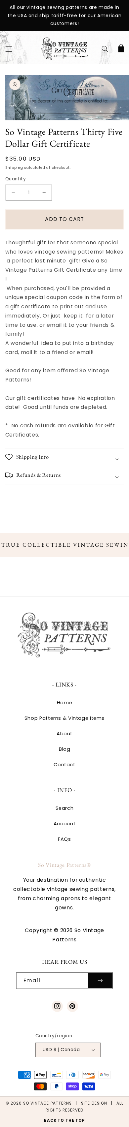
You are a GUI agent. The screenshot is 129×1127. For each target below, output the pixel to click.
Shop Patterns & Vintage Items (64, 718)
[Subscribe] (100, 980)
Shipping (14, 167)
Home (64, 702)
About (64, 733)
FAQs (64, 839)
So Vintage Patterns (47, 1103)
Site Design (94, 1103)
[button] (8, 48)
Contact (64, 764)
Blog (64, 749)
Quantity (15, 179)
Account (64, 823)
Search (65, 808)
